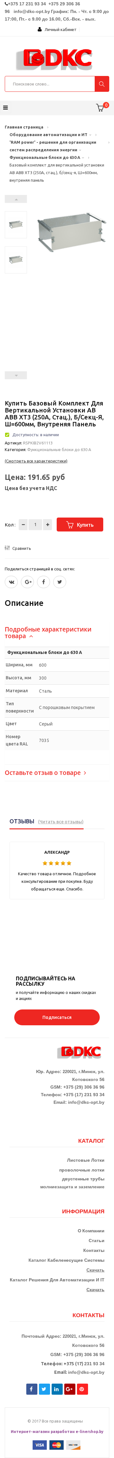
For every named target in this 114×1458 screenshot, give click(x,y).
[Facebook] (43, 582)
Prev (16, 375)
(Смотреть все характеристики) (36, 461)
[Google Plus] (27, 582)
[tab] (57, 632)
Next (16, 199)
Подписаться (57, 1017)
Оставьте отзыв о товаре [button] (43, 773)
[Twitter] (11, 582)
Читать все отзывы (61, 821)
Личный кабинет (59, 29)
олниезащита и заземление (73, 1186)
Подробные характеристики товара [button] (48, 632)
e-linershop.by (90, 1432)
